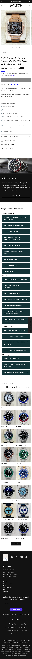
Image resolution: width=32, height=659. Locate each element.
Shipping (3, 70)
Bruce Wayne (20, 445)
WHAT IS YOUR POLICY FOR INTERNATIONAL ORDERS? (12, 238)
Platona (18, 501)
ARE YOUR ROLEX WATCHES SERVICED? (12, 287)
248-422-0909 (12, 576)
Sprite (3, 445)
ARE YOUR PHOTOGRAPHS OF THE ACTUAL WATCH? (14, 321)
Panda (3, 408)
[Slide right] (19, 48)
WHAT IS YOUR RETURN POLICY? (13, 225)
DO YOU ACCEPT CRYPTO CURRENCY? (15, 350)
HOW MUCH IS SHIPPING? (11, 358)
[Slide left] (12, 48)
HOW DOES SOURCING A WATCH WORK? (13, 252)
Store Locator (7, 584)
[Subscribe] (27, 604)
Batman (18, 408)
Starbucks (4, 482)
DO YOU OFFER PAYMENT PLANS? (14, 336)
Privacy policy (22, 624)
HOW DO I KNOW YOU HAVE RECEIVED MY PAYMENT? (15, 343)
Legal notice (24, 630)
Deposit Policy (8, 271)
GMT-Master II (20, 538)
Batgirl (3, 426)
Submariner (5, 538)
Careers (5, 591)
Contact (5, 582)
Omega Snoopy (21, 519)
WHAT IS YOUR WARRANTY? (12, 294)
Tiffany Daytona (6, 519)
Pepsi (18, 426)
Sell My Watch (16, 196)
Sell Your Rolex (14, 84)
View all (16, 543)
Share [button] (4, 52)
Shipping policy (22, 627)
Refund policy (12, 624)
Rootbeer (4, 464)
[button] (29, 5)
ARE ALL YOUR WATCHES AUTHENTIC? (15, 279)
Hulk (17, 464)
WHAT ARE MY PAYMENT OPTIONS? (14, 330)
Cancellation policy (17, 634)
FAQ (4, 586)
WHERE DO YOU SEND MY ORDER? (14, 372)
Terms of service (11, 627)
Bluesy (18, 482)
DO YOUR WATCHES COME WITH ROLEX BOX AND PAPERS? (13, 312)
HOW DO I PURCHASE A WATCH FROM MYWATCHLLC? (15, 218)
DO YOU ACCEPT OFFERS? (11, 231)
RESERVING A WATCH (10, 265)
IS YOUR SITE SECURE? (10, 259)
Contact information (12, 630)
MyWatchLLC (12, 614)
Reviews (5, 590)
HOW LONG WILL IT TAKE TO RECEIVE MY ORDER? (15, 366)
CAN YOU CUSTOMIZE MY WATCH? (14, 305)
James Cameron (6, 501)
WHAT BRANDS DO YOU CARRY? (13, 245)
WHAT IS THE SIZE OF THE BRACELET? (15, 299)
